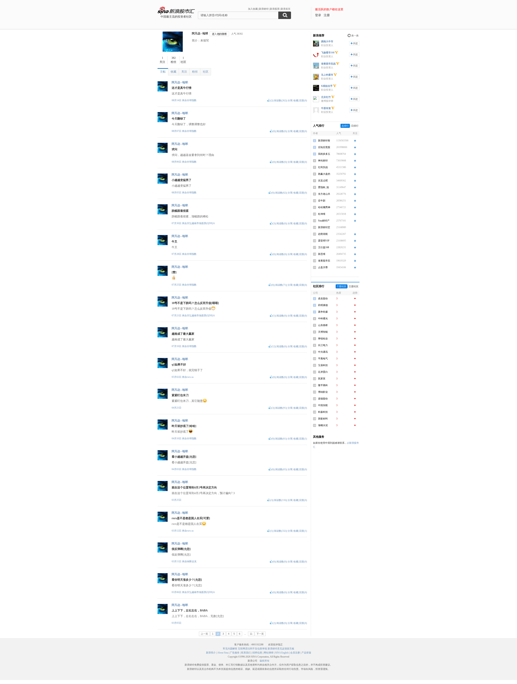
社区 (205, 71)
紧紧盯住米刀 (180, 395)
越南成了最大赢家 (183, 333)
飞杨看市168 (327, 52)
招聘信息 (257, 652)
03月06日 (177, 592)
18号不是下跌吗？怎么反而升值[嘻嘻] (195, 303)
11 (251, 633)
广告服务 (235, 652)
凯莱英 (321, 378)
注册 (327, 15)
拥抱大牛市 (327, 41)
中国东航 (323, 405)
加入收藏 (253, 8)
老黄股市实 (324, 260)
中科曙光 (323, 318)
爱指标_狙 (323, 187)
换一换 (355, 35)
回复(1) (303, 438)
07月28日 (177, 254)
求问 (174, 149)
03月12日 (177, 530)
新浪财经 (264, 8)
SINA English (282, 652)
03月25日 (176, 500)
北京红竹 (326, 97)
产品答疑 (306, 652)
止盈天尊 (323, 267)
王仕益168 (323, 247)
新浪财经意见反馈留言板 (281, 648)
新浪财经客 (324, 140)
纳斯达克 (192, 561)
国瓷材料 (323, 418)
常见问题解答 (230, 648)
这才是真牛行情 (181, 87)
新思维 (321, 254)
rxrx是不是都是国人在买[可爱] (191, 518)
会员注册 (295, 652)
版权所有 (264, 660)
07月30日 (177, 223)
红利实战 (323, 167)
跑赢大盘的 (324, 174)
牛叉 (174, 241)
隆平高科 (323, 385)
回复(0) (303, 100)
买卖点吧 (323, 180)
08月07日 (177, 131)
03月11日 (177, 561)
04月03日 (177, 469)
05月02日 (177, 377)
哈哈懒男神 (324, 207)
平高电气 (323, 358)
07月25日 (177, 284)
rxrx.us (190, 377)
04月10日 (177, 438)
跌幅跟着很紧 (180, 210)
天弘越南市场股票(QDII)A (201, 223)
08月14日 (177, 100)
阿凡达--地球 (200, 33)
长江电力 (323, 345)
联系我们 (246, 652)
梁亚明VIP (323, 240)
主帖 (163, 71)
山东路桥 (323, 325)
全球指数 (192, 100)
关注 (184, 71)
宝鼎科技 (323, 365)
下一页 (260, 633)
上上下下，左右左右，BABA (190, 610)
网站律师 (268, 652)
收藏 (173, 71)
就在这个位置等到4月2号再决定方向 (194, 487)
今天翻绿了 (179, 118)
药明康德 (323, 305)
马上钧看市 (327, 74)
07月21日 (177, 315)
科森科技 (323, 412)
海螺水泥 (323, 425)
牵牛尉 (321, 200)
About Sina (222, 652)
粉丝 (195, 71)
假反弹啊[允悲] (181, 549)
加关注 (354, 43)
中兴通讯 (323, 351)
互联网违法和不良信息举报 (252, 648)
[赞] (174, 272)
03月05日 (176, 623)
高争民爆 (323, 311)
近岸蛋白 (323, 372)
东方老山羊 (324, 194)
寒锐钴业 (323, 338)
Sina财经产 (324, 220)
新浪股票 (275, 8)
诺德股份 (323, 398)
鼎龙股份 (323, 298)
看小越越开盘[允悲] (184, 456)
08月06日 (177, 161)
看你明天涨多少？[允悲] (187, 579)
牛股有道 (326, 108)
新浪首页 (285, 8)
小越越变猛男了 (181, 180)
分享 (290, 100)
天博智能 (323, 331)
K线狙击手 (327, 86)
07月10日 (177, 346)
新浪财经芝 (324, 227)
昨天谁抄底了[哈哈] (184, 426)
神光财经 (323, 160)
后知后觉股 (324, 147)
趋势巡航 (323, 234)
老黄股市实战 (328, 63)
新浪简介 (211, 652)
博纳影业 (323, 392)
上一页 (204, 633)
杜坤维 (321, 214)
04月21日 (176, 407)
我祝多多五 (324, 153)
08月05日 (177, 192)
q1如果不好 (179, 364)
